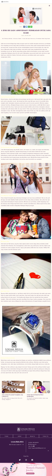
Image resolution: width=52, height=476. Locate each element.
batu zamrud (23, 372)
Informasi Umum (17, 38)
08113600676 (33, 442)
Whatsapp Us (32, 444)
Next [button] (48, 391)
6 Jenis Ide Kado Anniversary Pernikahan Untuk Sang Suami (36, 38)
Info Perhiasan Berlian (7, 38)
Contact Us (45, 436)
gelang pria (41, 368)
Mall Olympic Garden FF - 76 (16, 444)
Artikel (19, 436)
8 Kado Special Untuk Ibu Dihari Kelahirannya (35, 395)
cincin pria (3, 370)
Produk (6, 436)
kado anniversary (23, 55)
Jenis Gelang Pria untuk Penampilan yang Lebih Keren (12, 395)
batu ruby (11, 372)
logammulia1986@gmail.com (37, 448)
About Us (32, 436)
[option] (13, 391)
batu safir (16, 372)
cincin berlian (28, 364)
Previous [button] (3, 391)
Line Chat (30, 446)
